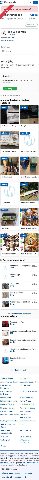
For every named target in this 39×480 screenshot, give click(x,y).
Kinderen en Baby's (27, 408)
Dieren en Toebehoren (28, 391)
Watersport (5, 440)
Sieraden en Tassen (27, 421)
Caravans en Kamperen (5, 386)
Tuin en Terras (25, 430)
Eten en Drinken (26, 397)
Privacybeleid (29, 473)
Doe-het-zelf (5, 397)
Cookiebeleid (7, 477)
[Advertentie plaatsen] (35, 2)
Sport (22, 424)
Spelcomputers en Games (7, 425)
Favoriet (32, 25)
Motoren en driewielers (9, 415)
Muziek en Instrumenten (25, 416)
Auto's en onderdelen (8, 382)
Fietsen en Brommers (8, 401)
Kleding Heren (25, 411)
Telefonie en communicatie (6, 431)
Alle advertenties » (7, 40)
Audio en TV (25, 378)
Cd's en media (25, 385)
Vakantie (4, 436)
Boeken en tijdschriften (29, 382)
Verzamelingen (26, 436)
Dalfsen (32, 19)
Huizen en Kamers (7, 408)
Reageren (12, 88)
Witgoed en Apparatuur (24, 441)
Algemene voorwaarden (11, 473)
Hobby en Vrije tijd (7, 404)
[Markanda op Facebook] (25, 477)
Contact (18, 477)
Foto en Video (25, 401)
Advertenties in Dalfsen (21, 313)
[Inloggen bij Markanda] (30, 2)
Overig (3, 446)
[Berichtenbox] (26, 2)
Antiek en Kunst (6, 378)
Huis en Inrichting (27, 404)
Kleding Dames (6, 411)
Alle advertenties (21, 370)
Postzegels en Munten (9, 421)
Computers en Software (6, 392)
